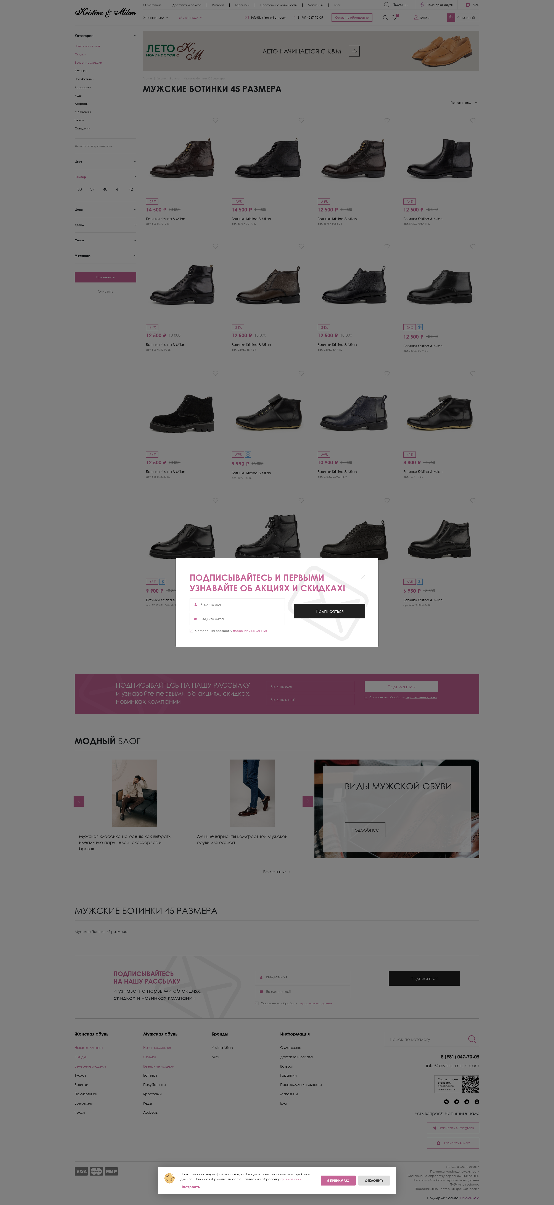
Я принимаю (338, 1180)
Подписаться (329, 613)
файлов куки (290, 1179)
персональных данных (250, 630)
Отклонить (374, 1180)
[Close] (362, 577)
